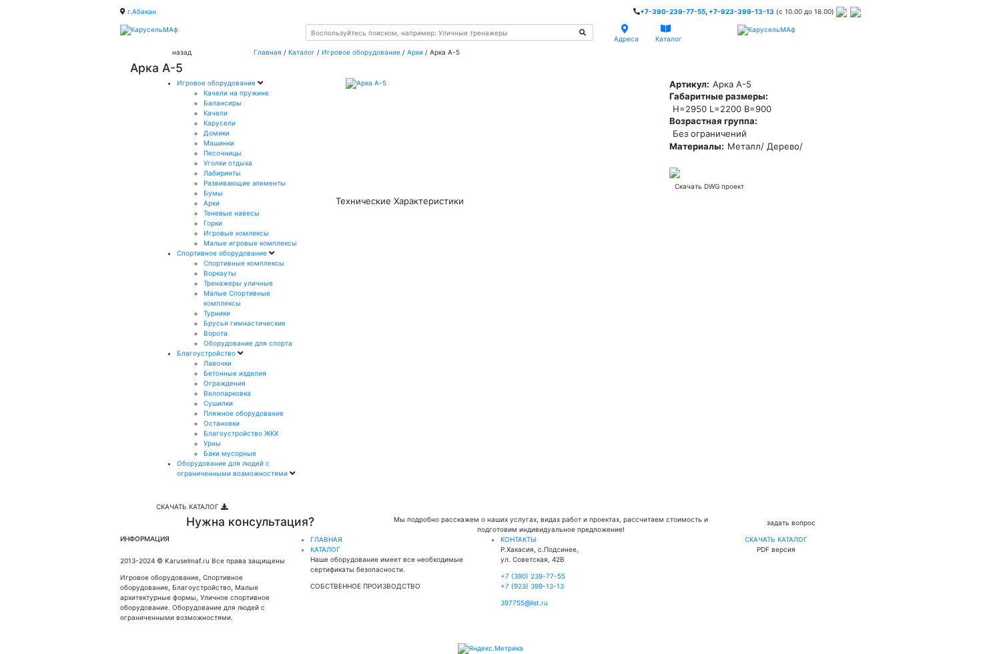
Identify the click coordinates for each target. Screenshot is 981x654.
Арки (415, 52)
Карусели (220, 123)
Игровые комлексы (236, 233)
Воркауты (220, 273)
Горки (213, 223)
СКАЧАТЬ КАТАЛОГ (188, 507)
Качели (216, 113)
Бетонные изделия (235, 373)
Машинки (219, 143)
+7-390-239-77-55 (672, 11)
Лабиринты (222, 173)
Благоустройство (207, 353)
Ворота (216, 333)
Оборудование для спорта (248, 343)
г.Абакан (141, 11)
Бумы (213, 193)
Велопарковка (227, 393)
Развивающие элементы (245, 183)
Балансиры (223, 103)
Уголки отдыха (228, 163)
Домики (217, 133)
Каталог (301, 52)
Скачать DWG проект (709, 186)
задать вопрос (791, 523)
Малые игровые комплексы (250, 243)
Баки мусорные (230, 453)
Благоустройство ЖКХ (241, 433)
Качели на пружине (236, 93)
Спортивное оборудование (223, 253)
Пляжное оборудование (244, 413)
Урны (212, 443)
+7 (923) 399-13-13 (532, 586)
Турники (217, 313)
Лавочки (218, 363)
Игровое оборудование (361, 52)
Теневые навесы (232, 213)
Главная (268, 52)
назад (182, 52)
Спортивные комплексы (244, 263)
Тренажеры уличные (238, 283)
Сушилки (218, 403)
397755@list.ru (524, 603)
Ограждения (225, 383)
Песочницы (223, 153)
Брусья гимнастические (245, 323)
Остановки (222, 423)
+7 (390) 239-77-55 (533, 576)
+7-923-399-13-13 (741, 11)
